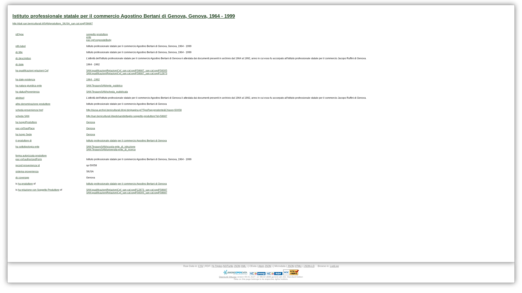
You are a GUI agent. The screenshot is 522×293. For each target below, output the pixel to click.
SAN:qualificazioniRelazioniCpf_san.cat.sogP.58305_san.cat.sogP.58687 (126, 192)
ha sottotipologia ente (27, 146)
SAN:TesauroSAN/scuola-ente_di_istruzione (110, 146)
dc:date (19, 64)
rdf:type (19, 34)
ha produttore (25, 183)
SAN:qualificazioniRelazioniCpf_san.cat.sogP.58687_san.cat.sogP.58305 (126, 70)
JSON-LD (309, 266)
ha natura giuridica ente (28, 85)
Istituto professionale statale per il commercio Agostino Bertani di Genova (126, 140)
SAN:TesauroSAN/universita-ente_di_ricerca (111, 149)
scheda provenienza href (29, 110)
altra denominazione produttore (32, 104)
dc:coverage (22, 177)
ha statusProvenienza (27, 91)
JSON (237, 266)
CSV (200, 266)
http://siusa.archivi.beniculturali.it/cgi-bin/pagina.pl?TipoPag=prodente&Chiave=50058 (134, 110)
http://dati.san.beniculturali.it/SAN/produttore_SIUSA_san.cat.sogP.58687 (52, 23)
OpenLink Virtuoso (228, 277)
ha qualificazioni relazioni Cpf (31, 70)
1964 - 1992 (93, 79)
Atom (261, 266)
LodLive (334, 266)
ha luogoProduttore (26, 122)
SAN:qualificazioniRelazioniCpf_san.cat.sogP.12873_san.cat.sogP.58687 (126, 189)
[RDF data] (274, 274)
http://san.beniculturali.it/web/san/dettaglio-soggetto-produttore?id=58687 (126, 116)
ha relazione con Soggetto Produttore (38, 189)
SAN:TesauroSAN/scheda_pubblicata (107, 91)
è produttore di (23, 140)
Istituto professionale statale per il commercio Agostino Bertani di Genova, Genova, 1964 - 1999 (123, 16)
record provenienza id (27, 165)
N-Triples (217, 266)
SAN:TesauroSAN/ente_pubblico (104, 85)
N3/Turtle (228, 266)
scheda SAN (22, 116)
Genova (90, 122)
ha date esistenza (25, 79)
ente (88, 37)
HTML (298, 266)
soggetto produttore (97, 34)
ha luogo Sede (23, 134)
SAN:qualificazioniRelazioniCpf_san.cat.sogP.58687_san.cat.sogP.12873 (126, 73)
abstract (19, 97)
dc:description (23, 58)
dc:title (19, 52)
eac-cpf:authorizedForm (28, 159)
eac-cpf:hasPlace (25, 128)
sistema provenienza (27, 171)
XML (243, 266)
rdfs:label (20, 46)
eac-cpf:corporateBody (98, 40)
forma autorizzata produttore (31, 155)
